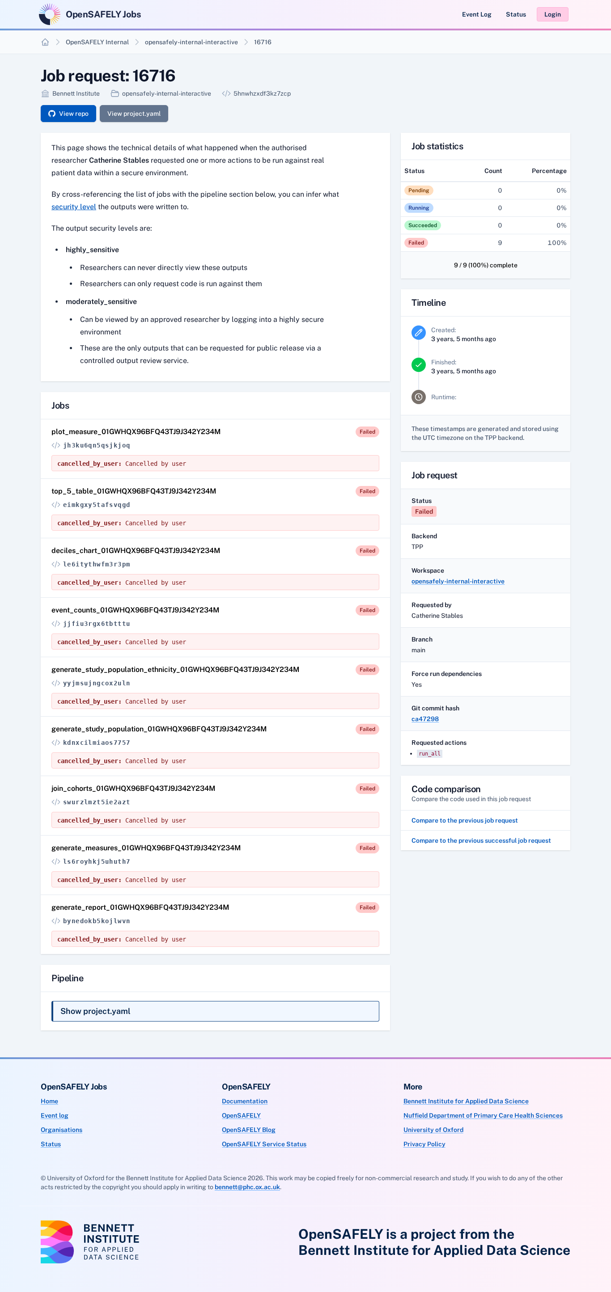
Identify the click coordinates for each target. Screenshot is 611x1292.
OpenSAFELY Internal (97, 42)
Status (516, 14)
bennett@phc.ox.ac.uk (247, 1187)
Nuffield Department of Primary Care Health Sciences (483, 1115)
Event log (54, 1115)
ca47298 (425, 718)
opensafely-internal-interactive (191, 42)
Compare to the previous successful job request (481, 840)
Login (552, 14)
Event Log (477, 14)
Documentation (244, 1101)
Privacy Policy (424, 1144)
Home (49, 1101)
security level (73, 207)
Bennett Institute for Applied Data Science (466, 1101)
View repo (74, 113)
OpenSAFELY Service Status (264, 1144)
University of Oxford (433, 1129)
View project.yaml (134, 113)
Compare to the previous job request (465, 820)
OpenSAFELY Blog (249, 1129)
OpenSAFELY (241, 1115)
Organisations (61, 1129)
